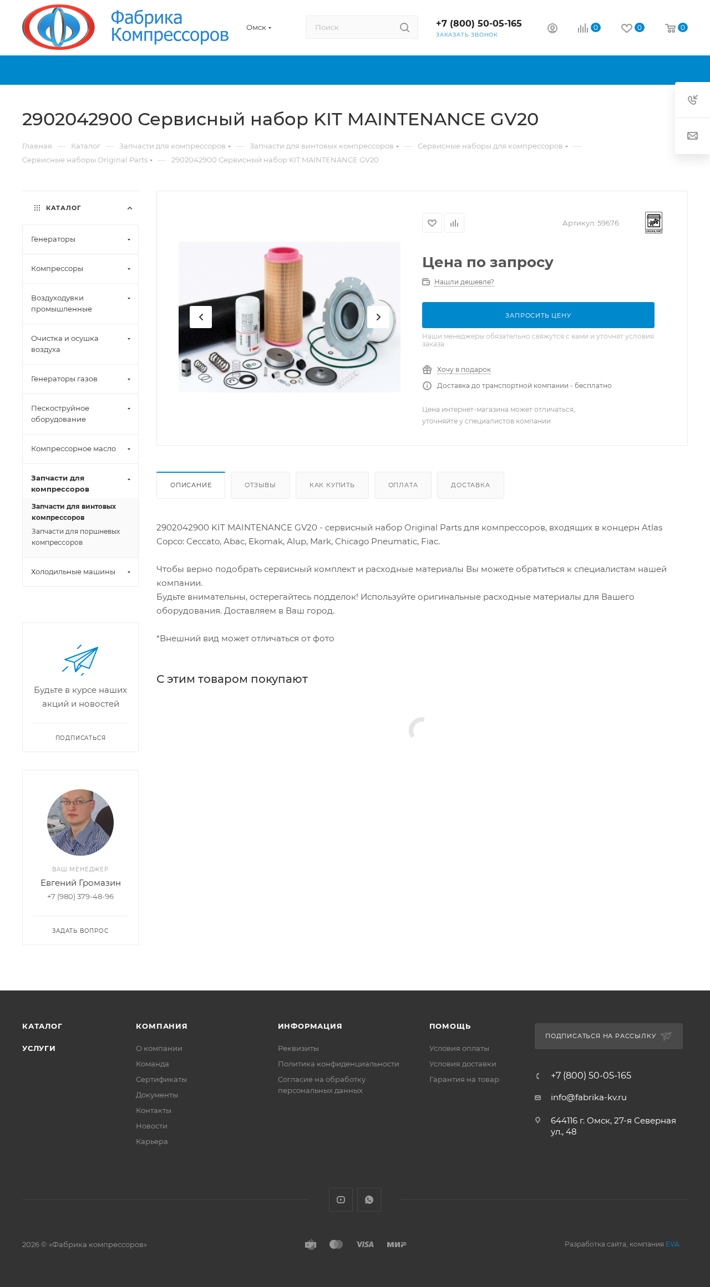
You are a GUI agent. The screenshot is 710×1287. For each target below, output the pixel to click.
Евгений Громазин (80, 882)
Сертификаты (161, 1079)
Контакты (153, 1110)
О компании (159, 1048)
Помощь (450, 1026)
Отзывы (260, 485)
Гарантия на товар (464, 1079)
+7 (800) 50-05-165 (479, 23)
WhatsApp (369, 1200)
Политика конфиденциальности (338, 1063)
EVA (672, 1244)
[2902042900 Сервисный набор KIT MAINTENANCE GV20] (289, 317)
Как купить (332, 485)
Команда (152, 1063)
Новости (152, 1125)
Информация (310, 1026)
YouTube (341, 1200)
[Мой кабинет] (552, 30)
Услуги (39, 1048)
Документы (157, 1094)
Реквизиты (298, 1048)
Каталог (42, 1026)
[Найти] (404, 27)
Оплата (403, 485)
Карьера (152, 1141)
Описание (190, 485)
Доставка (470, 485)
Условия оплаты (459, 1048)
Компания (161, 1026)
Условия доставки (462, 1063)
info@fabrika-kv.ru (589, 1097)
